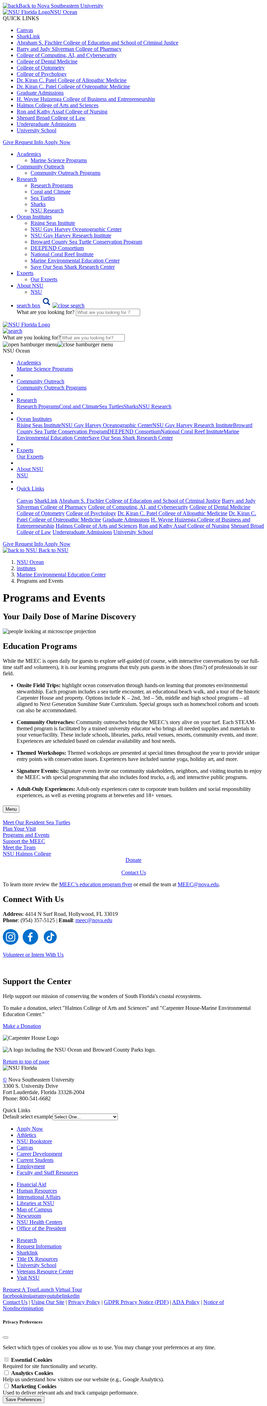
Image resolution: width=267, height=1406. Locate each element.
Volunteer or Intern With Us (33, 955)
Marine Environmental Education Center (75, 261)
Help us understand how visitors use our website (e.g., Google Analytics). (83, 1376)
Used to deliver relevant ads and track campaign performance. (70, 1389)
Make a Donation (22, 1026)
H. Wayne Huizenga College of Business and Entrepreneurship (86, 99)
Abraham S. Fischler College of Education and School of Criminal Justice (97, 43)
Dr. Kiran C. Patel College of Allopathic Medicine (72, 80)
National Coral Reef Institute (62, 254)
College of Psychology (42, 74)
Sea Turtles (43, 198)
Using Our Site (47, 1302)
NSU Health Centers (39, 1222)
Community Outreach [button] (40, 167)
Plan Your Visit (19, 829)
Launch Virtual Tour (59, 1290)
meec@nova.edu (93, 920)
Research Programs (52, 185)
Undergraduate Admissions (46, 124)
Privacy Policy (84, 1302)
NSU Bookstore (34, 1141)
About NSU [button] (30, 286)
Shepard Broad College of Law (51, 118)
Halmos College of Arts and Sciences (57, 105)
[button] (50, 305)
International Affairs (38, 1197)
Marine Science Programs (59, 160)
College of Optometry (41, 68)
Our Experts (44, 279)
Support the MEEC (24, 841)
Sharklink (27, 1253)
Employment (31, 1166)
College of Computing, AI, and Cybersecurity (67, 55)
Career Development (39, 1154)
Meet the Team (19, 847)
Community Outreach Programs (65, 173)
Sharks (38, 204)
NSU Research (47, 210)
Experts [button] (25, 273)
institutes (26, 568)
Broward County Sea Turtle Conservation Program (86, 242)
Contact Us (133, 872)
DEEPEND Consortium (57, 248)
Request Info (29, 142)
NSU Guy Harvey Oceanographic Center (76, 229)
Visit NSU (28, 1278)
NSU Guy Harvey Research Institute (71, 235)
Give (8, 142)
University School (36, 130)
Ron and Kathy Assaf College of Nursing (62, 112)
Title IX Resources (37, 1259)
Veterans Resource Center (45, 1271)
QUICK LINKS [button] (21, 18)
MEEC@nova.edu (198, 884)
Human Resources (37, 1191)
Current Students (35, 1160)
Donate (133, 860)
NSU (36, 292)
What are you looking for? (46, 312)
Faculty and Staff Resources (47, 1173)
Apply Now (57, 142)
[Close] (5, 1337)
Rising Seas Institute (53, 223)
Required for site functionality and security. (50, 1363)
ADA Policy (186, 1302)
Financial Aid (31, 1184)
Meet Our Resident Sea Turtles (36, 822)
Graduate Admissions (40, 93)
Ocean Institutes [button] (34, 217)
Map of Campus (34, 1209)
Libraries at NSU (35, 1203)
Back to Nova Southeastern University (61, 6)
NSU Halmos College (27, 854)
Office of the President (41, 1228)
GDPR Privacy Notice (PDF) (136, 1302)
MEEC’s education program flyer (95, 884)
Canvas (25, 30)
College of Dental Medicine (47, 61)
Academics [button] (29, 154)
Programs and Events (26, 835)
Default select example (27, 1117)
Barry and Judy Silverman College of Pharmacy (69, 49)
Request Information (39, 1246)
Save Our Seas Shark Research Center (73, 267)
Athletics (26, 1135)
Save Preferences (24, 1399)
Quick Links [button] (30, 489)
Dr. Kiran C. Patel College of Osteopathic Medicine (73, 86)
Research (27, 1240)
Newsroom (29, 1216)
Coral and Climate (51, 192)
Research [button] (27, 179)
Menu (11, 809)
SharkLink (28, 36)
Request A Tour (20, 1290)
